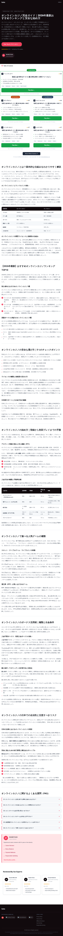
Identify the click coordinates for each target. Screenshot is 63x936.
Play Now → (31, 90)
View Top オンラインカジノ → (12, 44)
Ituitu (3, 2)
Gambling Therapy (10, 917)
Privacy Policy (39, 916)
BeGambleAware (22, 917)
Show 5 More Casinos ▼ (31, 153)
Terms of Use (39, 918)
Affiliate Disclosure (40, 921)
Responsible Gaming (40, 925)
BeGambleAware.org (45, 156)
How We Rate (39, 923)
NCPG (31, 917)
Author (59, 2)
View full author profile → (10, 860)
